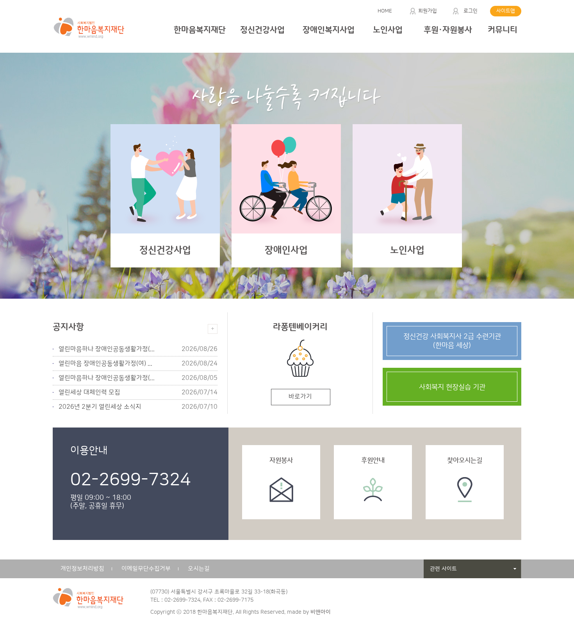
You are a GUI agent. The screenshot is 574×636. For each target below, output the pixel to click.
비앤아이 (320, 612)
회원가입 (427, 11)
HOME (385, 11)
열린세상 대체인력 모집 (89, 392)
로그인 (470, 11)
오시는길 (199, 568)
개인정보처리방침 (82, 568)
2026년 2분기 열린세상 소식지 (100, 406)
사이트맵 (505, 11)
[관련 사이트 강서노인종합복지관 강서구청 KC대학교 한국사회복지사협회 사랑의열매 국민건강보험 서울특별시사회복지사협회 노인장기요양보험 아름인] (472, 568)
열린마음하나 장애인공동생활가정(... (107, 349)
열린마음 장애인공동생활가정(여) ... (105, 363)
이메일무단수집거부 (146, 568)
